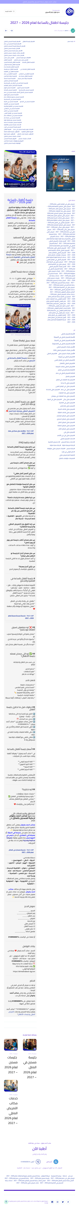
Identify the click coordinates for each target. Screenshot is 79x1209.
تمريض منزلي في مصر (67, 389)
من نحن (70, 1176)
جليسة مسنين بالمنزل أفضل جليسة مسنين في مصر (18, 92)
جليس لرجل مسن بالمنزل (20, 60)
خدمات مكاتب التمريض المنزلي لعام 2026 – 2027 (11, 1110)
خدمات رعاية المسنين (67, 442)
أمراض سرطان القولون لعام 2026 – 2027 (62, 292)
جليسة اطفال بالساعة (28, 62)
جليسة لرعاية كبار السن (10, 76)
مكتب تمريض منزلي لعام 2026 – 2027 (27, 1182)
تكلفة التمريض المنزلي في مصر (65, 373)
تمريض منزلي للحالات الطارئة (66, 412)
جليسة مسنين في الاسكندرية (12, 99)
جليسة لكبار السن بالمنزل (10, 81)
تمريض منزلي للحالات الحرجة (66, 409)
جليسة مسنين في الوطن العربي (12, 113)
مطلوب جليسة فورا (9, 134)
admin (66, 30)
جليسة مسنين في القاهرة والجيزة (13, 106)
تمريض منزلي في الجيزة (54, 399)
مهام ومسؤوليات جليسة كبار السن (13, 141)
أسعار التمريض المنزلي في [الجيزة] (64, 340)
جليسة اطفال (7, 60)
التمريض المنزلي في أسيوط (66, 357)
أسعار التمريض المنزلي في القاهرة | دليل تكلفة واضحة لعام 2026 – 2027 (62, 245)
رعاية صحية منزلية (55, 445)
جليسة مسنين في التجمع (27, 101)
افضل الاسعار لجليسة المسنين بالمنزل (14, 46)
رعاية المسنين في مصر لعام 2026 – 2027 (17, 1178)
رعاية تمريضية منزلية (68, 445)
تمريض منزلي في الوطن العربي (64, 386)
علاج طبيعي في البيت (68, 452)
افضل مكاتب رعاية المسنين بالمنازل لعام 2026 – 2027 (30, 1180)
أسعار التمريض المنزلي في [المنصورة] (63, 344)
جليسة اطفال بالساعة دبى (27, 69)
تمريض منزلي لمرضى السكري (65, 419)
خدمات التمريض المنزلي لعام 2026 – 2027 (62, 289)
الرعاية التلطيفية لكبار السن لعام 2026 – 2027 (61, 320)
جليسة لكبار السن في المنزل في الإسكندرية (15, 83)
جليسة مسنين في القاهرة (11, 104)
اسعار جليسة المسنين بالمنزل (12, 41)
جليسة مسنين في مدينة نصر (11, 118)
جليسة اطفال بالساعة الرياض (11, 64)
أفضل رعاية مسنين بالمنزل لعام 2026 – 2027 (60, 1180)
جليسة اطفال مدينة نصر (25, 76)
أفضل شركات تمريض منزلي (66, 353)
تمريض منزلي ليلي (69, 432)
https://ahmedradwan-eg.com (24, 971)
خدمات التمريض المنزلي (67, 439)
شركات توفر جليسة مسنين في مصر (22, 129)
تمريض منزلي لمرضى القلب (66, 429)
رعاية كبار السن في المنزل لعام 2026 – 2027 (62, 285)
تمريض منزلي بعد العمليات (66, 393)
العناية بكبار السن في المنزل (66, 370)
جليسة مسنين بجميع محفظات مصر (13, 97)
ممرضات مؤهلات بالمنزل (66, 458)
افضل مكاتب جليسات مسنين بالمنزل (14, 53)
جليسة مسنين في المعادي (11, 108)
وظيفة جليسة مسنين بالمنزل (12, 143)
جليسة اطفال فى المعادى (26, 74)
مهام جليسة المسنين (10, 138)
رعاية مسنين (70, 448)
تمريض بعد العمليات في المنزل (65, 380)
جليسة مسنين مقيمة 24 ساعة (12, 122)
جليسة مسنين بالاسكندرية (26, 90)
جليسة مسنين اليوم (9, 88)
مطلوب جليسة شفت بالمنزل (25, 134)
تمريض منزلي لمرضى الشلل (66, 422)
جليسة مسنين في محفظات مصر (12, 115)
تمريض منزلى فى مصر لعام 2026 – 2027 (62, 1178)
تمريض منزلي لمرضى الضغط (66, 425)
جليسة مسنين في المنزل (10, 111)
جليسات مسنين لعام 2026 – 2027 (11, 1064)
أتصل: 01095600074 (27, 1162)
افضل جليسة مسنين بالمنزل (11, 48)
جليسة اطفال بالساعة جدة (11, 67)
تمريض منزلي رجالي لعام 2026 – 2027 (64, 229)
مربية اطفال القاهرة (26, 131)
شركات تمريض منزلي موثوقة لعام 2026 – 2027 (61, 272)
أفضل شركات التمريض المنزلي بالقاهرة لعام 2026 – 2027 (62, 242)
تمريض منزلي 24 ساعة (67, 383)
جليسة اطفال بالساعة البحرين (11, 62)
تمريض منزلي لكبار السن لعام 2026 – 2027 (61, 232)
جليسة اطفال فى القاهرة (11, 71)
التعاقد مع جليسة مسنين (23, 57)
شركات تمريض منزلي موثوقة (55, 448)
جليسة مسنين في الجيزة (10, 101)
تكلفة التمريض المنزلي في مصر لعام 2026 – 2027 (61, 269)
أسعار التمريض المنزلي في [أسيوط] (64, 337)
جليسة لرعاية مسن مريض (24, 78)
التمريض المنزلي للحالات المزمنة (65, 366)
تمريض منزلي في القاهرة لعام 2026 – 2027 (62, 287)
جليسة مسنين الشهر (22, 88)
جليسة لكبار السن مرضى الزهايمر (12, 85)
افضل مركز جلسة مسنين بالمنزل (13, 51)
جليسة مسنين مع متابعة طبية (12, 120)
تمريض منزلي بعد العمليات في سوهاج (62, 396)
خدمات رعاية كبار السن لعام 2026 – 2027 (62, 276)
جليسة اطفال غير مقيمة (10, 69)
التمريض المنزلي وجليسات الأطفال (21, 1013)
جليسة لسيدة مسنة (9, 78)
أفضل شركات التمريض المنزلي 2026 (63, 350)
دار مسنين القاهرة (53, 442)
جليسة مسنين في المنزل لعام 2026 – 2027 (30, 1067)
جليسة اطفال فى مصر (10, 74)
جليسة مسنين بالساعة (10, 90)
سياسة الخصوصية (56, 1176)
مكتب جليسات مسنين (24, 138)
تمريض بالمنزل (70, 376)
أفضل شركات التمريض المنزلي (65, 347)
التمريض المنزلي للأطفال (67, 363)
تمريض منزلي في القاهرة (66, 403)
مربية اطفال (7, 129)
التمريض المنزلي (51, 353)
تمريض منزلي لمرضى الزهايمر (65, 416)
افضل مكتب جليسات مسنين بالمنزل (13, 55)
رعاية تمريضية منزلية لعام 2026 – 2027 (62, 235)
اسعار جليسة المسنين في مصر (12, 44)
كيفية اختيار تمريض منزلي (66, 455)
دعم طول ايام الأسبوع (52, 12)
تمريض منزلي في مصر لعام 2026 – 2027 (61, 230)
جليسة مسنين (70, 41)
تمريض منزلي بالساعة (52, 389)
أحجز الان (49, 1162)
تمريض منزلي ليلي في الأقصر (65, 435)
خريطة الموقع (45, 1176)
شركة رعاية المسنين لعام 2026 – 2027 (58, 282)
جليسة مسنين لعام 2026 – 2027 (39, 1178)
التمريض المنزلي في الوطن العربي (64, 360)
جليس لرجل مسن (8, 57)
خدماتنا (65, 1176)
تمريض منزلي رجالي (68, 399)
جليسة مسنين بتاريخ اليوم (11, 94)
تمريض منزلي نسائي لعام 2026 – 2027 (58, 227)
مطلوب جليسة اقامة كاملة (11, 131)
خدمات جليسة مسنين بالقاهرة (12, 125)
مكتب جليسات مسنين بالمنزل (12, 136)
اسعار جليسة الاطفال (28, 41)
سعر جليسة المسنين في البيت (12, 127)
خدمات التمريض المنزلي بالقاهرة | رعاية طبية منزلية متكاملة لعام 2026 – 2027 (61, 238)
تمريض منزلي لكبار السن (67, 406)
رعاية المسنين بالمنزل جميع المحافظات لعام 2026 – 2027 (23, 1176)
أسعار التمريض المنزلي (67, 334)
